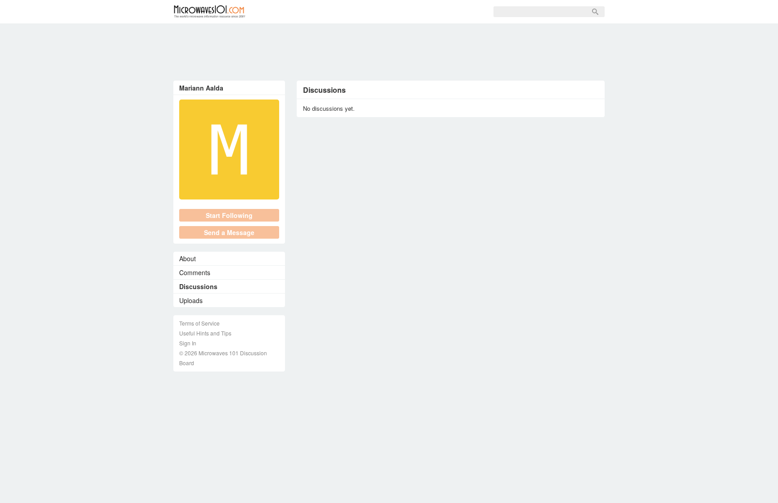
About (187, 258)
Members (314, 12)
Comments (194, 272)
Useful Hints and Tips (205, 333)
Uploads (191, 300)
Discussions (198, 286)
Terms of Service (199, 323)
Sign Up (356, 12)
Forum (275, 12)
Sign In (394, 12)
